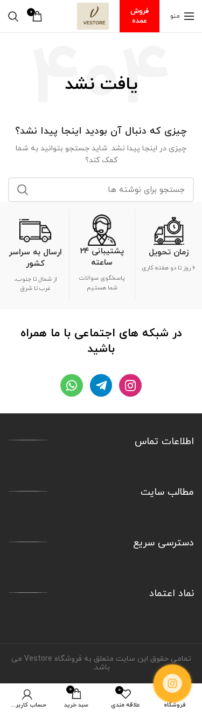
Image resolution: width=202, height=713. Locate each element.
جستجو (22, 189)
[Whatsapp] (71, 385)
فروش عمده (139, 16)
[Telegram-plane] (101, 385)
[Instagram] (130, 385)
